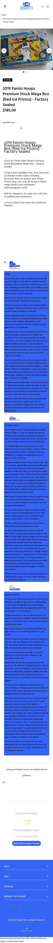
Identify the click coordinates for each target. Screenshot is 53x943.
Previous (4, 50)
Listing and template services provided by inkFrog (26, 769)
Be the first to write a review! (26, 843)
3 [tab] (27, 72)
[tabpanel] (26, 49)
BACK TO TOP (26, 931)
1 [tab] (23, 72)
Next (49, 50)
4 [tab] (29, 72)
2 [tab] (25, 72)
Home (3, 15)
